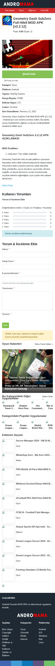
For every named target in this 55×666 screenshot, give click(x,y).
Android (42, 629)
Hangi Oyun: (8, 261)
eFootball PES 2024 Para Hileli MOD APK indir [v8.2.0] (34, 498)
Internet (23, 639)
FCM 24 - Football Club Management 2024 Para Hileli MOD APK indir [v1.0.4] (34, 512)
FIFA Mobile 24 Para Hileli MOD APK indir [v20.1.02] (34, 469)
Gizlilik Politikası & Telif (7, 642)
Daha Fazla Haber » (44, 344)
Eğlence (32, 10)
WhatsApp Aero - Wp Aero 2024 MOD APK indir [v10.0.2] (34, 455)
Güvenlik (44, 10)
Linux (41, 642)
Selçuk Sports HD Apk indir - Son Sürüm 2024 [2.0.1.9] (34, 527)
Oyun (21, 10)
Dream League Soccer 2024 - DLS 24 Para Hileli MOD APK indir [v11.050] (34, 541)
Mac (41, 639)
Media (23, 636)
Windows (43, 636)
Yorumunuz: (8, 288)
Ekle (6, 325)
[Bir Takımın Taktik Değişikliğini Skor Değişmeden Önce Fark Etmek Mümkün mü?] (27, 368)
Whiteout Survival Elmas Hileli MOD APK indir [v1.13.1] (34, 483)
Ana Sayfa (9, 10)
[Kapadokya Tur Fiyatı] (3, 585)
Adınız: (6, 249)
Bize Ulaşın (7, 629)
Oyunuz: (6, 314)
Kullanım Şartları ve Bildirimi (7, 652)
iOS (40, 632)
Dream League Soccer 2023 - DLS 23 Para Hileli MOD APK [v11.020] (34, 555)
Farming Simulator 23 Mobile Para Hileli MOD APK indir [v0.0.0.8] (34, 570)
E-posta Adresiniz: (11, 273)
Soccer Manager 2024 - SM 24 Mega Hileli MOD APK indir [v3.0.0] (34, 440)
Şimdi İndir (29, 74)
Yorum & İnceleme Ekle (13, 199)
